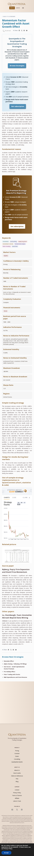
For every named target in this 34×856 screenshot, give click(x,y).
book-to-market (23, 143)
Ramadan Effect (9, 661)
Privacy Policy (17, 792)
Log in (18, 8)
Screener (17, 753)
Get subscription (17, 106)
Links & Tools (17, 801)
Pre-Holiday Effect (9, 671)
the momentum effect (13, 115)
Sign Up (12, 8)
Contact (17, 790)
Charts (17, 756)
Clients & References (17, 776)
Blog (17, 781)
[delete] (19, 30)
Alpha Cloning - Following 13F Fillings (15, 664)
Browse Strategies (17, 66)
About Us (17, 770)
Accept (6, 853)
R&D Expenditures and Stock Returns (15, 677)
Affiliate (17, 798)
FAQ (17, 779)
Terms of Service (17, 795)
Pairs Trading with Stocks (12, 674)
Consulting (17, 759)
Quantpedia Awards (17, 762)
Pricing (17, 750)
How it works (17, 773)
